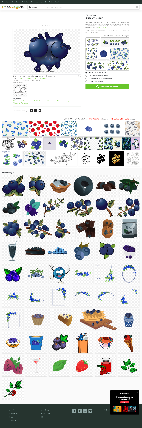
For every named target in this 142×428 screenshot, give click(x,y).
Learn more (102, 27)
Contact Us (12, 420)
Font (50, 2)
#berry (49, 101)
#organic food (70, 101)
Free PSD (43, 2)
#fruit (38, 101)
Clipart (57, 2)
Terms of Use (45, 413)
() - (97, 72)
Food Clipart (32, 78)
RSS (42, 417)
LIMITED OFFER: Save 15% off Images (86, 119)
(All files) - (96, 81)
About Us (12, 410)
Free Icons (34, 2)
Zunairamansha (37, 76)
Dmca (11, 417)
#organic (24, 103)
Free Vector (6, 2)
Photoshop (25, 2)
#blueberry (17, 101)
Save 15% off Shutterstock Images (116, 36)
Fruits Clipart (42, 78)
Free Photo (15, 2)
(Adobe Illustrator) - (98, 75)
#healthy (16, 103)
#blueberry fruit (29, 101)
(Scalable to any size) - (100, 78)
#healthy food (59, 101)
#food (44, 101)
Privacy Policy (13, 413)
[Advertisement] (47, 19)
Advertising (45, 410)
